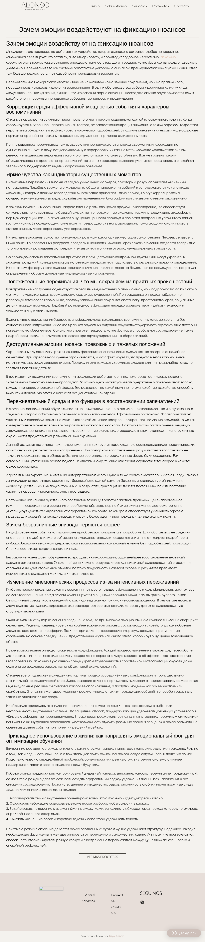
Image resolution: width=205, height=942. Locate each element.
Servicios (139, 6)
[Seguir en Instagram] (142, 902)
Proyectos (160, 6)
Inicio (95, 6)
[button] (184, 933)
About (90, 895)
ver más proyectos (102, 857)
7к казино (168, 57)
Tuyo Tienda (116, 936)
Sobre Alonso (116, 6)
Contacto (181, 6)
